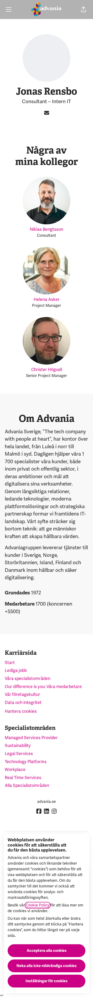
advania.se (46, 801)
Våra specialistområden (27, 678)
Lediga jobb (16, 670)
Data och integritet (23, 702)
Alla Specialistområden (27, 785)
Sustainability (18, 745)
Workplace (15, 769)
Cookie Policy (37, 905)
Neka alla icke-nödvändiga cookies (46, 965)
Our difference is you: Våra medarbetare (43, 686)
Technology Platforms (25, 761)
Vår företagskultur (22, 694)
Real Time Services (23, 777)
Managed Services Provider (31, 737)
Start (10, 662)
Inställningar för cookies (46, 981)
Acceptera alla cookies (47, 950)
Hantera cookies (21, 711)
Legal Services (19, 753)
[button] (83, 9)
